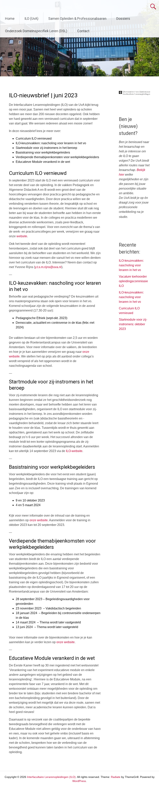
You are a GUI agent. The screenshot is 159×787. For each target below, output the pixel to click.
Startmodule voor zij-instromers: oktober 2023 (133, 324)
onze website (38, 520)
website (21, 236)
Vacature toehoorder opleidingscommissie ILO (133, 281)
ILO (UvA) (31, 18)
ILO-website (74, 451)
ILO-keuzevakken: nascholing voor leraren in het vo (131, 265)
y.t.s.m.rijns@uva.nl (48, 267)
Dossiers (123, 18)
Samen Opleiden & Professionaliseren (77, 18)
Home (10, 18)
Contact (83, 31)
